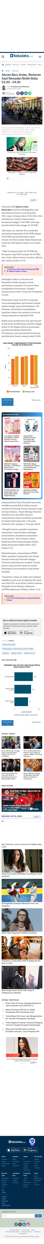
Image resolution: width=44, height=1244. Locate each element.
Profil (36, 1163)
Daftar (38, 1216)
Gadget (25, 1168)
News (36, 1176)
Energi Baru (5, 1178)
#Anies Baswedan (9, 644)
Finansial (15, 1156)
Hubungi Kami (22, 1233)
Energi (40, 65)
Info (3, 1190)
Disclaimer (37, 1232)
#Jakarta (6, 653)
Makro (15, 1159)
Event (3, 1203)
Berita (8, 71)
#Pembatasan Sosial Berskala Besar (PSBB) (18, 649)
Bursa (14, 1163)
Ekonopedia (38, 1156)
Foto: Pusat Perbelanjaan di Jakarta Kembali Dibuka (23, 599)
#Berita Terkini (17, 653)
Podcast (37, 1185)
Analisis (14, 1180)
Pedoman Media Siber (12, 1232)
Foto (35, 1182)
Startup (25, 1166)
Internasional (31, 65)
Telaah (25, 1178)
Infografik (15, 1178)
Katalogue (37, 1180)
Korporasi (16, 1166)
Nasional (15, 65)
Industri (23, 65)
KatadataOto (6, 1205)
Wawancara (27, 1182)
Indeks (4, 1192)
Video (36, 1173)
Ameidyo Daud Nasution (20, 87)
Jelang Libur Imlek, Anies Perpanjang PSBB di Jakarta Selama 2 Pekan (23, 270)
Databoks (5, 1201)
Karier (33, 1230)
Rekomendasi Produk (10, 414)
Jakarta (19, 206)
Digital (25, 1156)
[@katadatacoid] (28, 1224)
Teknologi (26, 1170)
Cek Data (15, 1182)
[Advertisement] (22, 1109)
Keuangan (16, 1161)
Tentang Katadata (14, 1230)
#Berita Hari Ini (29, 653)
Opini (25, 1180)
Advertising (25, 1230)
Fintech (25, 1163)
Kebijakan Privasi (26, 1232)
